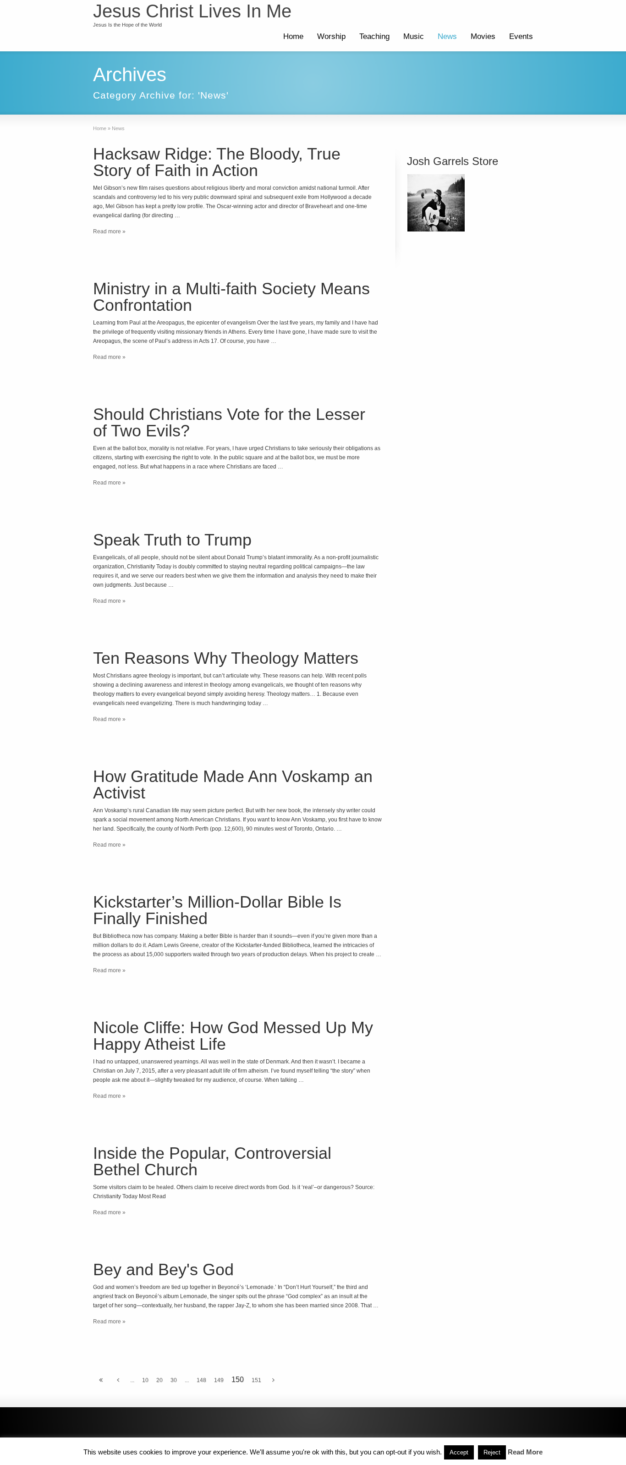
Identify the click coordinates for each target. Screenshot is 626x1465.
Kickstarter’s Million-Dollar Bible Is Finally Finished (217, 910)
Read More (525, 1452)
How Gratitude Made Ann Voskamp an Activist (233, 784)
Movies (483, 36)
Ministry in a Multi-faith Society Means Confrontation (231, 296)
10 (145, 1380)
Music (413, 36)
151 (256, 1380)
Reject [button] (491, 1452)
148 (201, 1380)
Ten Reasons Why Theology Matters (225, 658)
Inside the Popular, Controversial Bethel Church (212, 1161)
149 (219, 1380)
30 (173, 1380)
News (447, 36)
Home (293, 36)
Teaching (374, 36)
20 (159, 1380)
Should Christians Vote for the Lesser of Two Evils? (229, 422)
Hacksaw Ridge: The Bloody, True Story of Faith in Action (216, 162)
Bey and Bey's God (163, 1269)
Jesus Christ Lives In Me (192, 11)
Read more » (109, 231)
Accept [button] (459, 1452)
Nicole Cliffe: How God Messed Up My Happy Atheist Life (233, 1035)
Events (521, 36)
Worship (331, 36)
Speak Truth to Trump (172, 539)
